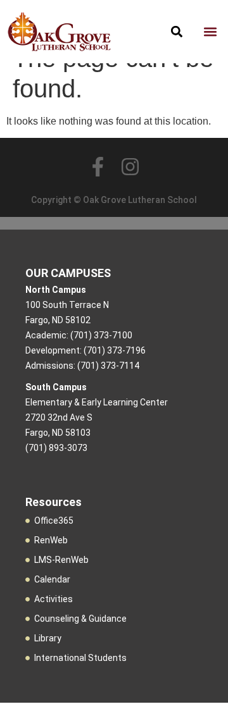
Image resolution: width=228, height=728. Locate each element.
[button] (210, 32)
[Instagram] (130, 166)
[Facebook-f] (98, 166)
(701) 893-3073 (56, 448)
